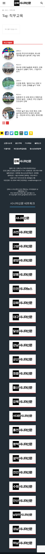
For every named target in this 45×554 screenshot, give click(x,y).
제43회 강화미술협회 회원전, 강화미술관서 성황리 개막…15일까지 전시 (29, 69)
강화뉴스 (18, 50)
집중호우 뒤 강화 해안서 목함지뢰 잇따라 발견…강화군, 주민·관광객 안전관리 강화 (29, 99)
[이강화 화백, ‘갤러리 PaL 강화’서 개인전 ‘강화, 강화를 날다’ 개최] (8, 83)
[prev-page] (3, 122)
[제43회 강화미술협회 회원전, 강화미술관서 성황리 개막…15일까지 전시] (8, 68)
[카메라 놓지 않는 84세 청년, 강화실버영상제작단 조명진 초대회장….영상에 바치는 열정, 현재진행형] (8, 113)
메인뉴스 (18, 64)
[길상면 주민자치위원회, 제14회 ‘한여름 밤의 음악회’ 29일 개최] (8, 53)
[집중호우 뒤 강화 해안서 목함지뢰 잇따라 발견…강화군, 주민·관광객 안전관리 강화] (8, 98)
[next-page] (7, 122)
